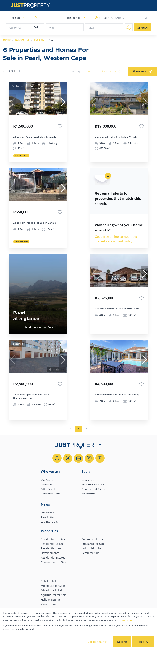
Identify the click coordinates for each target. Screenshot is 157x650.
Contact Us (47, 484)
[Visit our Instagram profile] (89, 458)
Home (7, 39)
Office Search (48, 489)
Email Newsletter (50, 521)
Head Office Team (50, 493)
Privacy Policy (125, 619)
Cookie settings (97, 641)
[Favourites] (60, 126)
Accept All (143, 641)
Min (51, 27)
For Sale (39, 39)
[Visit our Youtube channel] (100, 458)
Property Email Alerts (93, 489)
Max (91, 27)
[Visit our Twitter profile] (67, 458)
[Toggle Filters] (129, 27)
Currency (15, 27)
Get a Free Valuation (93, 484)
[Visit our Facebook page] (57, 458)
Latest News (47, 512)
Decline (122, 641)
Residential (22, 39)
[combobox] (131, 18)
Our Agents (47, 479)
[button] (111, 17)
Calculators (88, 479)
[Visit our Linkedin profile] (78, 458)
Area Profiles (88, 493)
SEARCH (142, 27)
